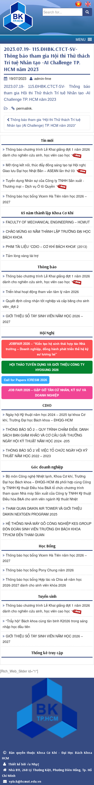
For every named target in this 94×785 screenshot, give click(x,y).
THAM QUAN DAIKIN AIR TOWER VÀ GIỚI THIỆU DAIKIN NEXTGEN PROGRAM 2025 (42, 511)
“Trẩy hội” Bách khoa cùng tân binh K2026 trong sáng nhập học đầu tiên (45, 623)
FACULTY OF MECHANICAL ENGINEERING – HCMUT (48, 222)
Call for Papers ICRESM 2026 (25, 380)
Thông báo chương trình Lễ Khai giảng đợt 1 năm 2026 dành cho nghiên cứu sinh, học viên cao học (46, 152)
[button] (81, 39)
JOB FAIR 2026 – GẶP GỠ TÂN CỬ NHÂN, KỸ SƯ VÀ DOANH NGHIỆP (47, 392)
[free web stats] (47, 661)
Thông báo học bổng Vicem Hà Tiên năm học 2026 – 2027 (45, 199)
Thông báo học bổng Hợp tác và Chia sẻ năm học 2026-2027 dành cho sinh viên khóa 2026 (42, 582)
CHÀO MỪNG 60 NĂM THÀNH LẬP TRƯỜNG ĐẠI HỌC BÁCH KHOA (47, 234)
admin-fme (42, 78)
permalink (24, 108)
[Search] (87, 12)
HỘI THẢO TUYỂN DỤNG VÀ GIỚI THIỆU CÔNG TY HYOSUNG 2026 (47, 367)
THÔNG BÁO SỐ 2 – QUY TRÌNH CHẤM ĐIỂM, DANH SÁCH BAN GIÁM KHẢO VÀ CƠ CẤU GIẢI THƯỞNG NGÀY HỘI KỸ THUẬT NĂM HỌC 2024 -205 (45, 435)
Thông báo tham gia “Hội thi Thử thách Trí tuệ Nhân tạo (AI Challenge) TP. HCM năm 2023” (44, 122)
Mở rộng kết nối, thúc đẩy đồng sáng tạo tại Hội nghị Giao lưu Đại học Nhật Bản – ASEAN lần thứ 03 (44, 167)
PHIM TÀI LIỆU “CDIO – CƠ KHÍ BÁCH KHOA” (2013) (46, 246)
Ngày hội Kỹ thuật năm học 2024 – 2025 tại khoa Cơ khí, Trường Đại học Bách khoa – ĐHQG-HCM (44, 417)
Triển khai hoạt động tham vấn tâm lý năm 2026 (42, 291)
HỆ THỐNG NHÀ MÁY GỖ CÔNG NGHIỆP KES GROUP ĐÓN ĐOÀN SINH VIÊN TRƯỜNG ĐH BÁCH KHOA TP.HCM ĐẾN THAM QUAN (47, 529)
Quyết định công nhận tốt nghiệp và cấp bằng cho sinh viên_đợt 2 (46, 303)
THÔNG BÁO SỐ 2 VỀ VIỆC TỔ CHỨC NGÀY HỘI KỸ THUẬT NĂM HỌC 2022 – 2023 (45, 453)
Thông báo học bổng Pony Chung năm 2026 (40, 570)
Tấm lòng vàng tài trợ (22, 255)
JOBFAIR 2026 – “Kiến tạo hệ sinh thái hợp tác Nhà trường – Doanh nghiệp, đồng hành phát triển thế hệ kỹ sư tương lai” (47, 348)
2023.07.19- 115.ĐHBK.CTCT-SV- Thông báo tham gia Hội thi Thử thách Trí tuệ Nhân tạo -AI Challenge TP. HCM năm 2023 (47, 93)
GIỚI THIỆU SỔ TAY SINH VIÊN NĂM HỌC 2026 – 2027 (43, 318)
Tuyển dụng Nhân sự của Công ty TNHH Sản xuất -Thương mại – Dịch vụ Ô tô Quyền (43, 183)
